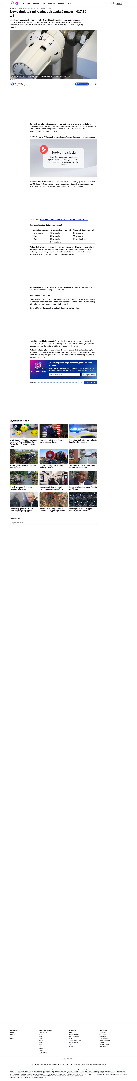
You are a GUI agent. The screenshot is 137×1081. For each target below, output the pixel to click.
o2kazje (36, 3)
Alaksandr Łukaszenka (104, 1040)
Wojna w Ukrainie (73, 1042)
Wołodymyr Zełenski (104, 1044)
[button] (112, 3)
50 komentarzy (83, 84)
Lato (70, 1044)
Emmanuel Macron (103, 1038)
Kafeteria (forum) (14, 1034)
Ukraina (41, 1034)
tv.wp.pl (11, 1036)
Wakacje (71, 1046)
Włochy (41, 1040)
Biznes (69, 3)
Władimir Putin (102, 1036)
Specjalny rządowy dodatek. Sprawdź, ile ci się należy (59, 308)
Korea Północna (43, 1032)
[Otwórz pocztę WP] (106, 3)
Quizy (43, 3)
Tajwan (41, 1044)
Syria (40, 1042)
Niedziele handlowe (74, 1034)
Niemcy (41, 1048)
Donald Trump (102, 1034)
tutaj (45, 1077)
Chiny (70, 1038)
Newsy (70, 1032)
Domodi (12, 1032)
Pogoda (61, 3)
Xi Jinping (101, 1042)
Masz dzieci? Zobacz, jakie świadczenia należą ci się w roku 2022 (64, 219)
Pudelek (12, 1038)
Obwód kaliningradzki (74, 1036)
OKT (20, 83)
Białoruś (41, 1050)
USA (40, 1046)
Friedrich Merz (102, 1046)
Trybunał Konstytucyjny (75, 1040)
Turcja (40, 1036)
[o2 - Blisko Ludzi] (18, 3)
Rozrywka (51, 3)
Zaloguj (119, 3)
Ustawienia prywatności (98, 1064)
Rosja (40, 1038)
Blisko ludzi (26, 3)
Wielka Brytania (43, 1052)
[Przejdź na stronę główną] (12, 4)
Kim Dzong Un (102, 1032)
